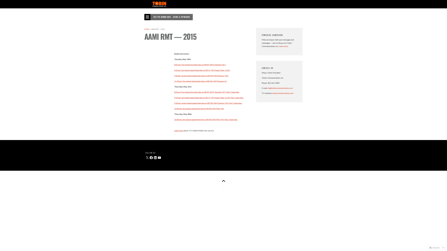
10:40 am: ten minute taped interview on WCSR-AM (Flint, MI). (199, 108)
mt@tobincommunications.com (280, 88)
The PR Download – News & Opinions (171, 17)
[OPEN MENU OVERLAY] (147, 17)
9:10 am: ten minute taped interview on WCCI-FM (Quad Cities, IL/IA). (202, 70)
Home (146, 29)
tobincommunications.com (283, 93)
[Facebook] (151, 158)
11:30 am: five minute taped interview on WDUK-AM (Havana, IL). (200, 81)
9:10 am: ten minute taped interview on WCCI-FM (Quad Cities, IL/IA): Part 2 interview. (209, 98)
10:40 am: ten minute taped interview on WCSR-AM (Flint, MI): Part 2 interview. (206, 119)
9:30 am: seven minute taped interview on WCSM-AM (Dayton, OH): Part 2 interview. (208, 103)
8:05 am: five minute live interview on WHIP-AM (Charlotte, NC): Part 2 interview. (206, 92)
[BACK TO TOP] (223, 181)
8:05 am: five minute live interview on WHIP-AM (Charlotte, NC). (200, 65)
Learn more (178, 130)
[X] (147, 158)
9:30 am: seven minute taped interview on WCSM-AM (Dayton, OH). (201, 76)
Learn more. (283, 46)
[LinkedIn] (155, 158)
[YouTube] (159, 158)
